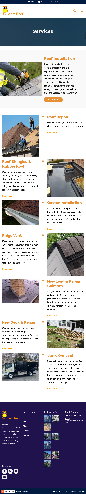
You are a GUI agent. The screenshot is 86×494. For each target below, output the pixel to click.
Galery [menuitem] (26, 431)
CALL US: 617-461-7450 (49, 2)
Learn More (53, 100)
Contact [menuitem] (26, 435)
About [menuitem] (25, 421)
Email (32, 2)
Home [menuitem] (25, 417)
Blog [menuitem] (25, 426)
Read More (52, 132)
